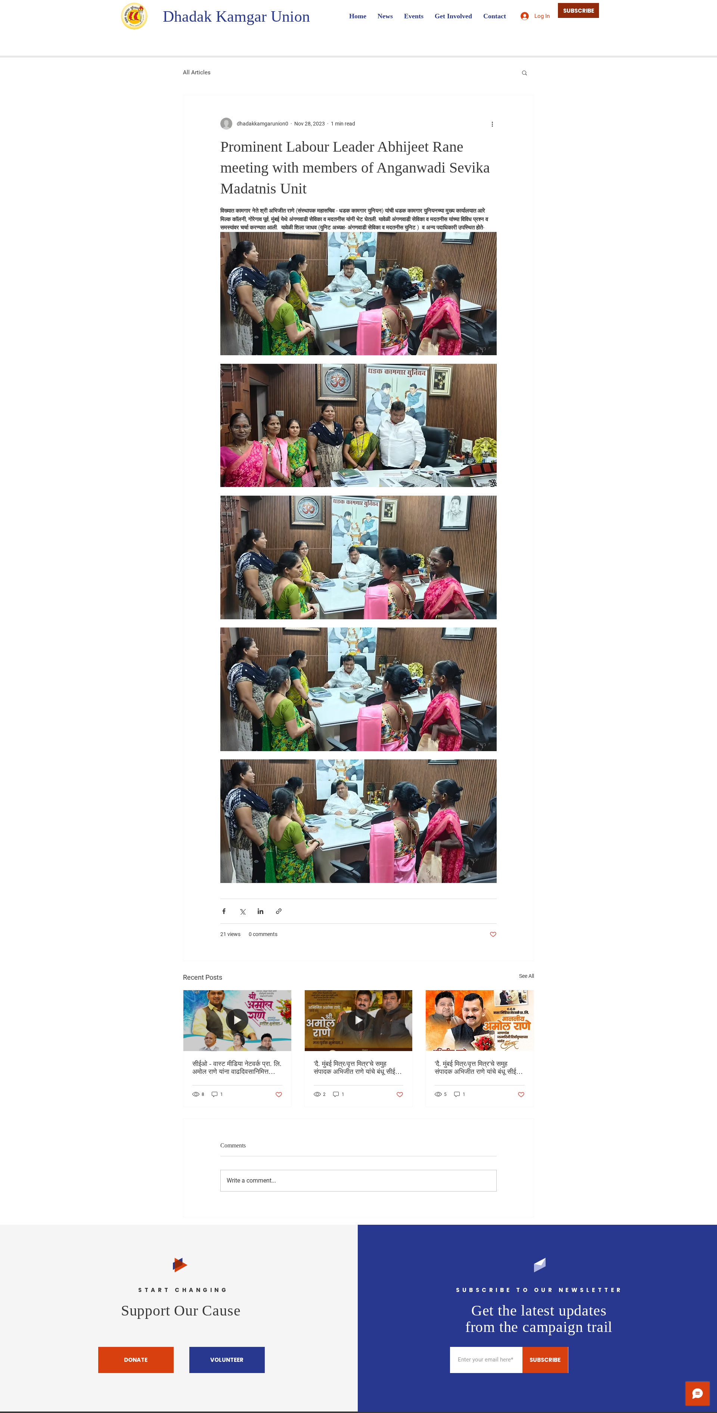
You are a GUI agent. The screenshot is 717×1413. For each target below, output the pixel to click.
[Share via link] (278, 911)
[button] (524, 72)
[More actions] (492, 123)
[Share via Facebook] (223, 911)
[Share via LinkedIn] (260, 911)
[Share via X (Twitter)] (242, 911)
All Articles (197, 72)
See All (526, 976)
